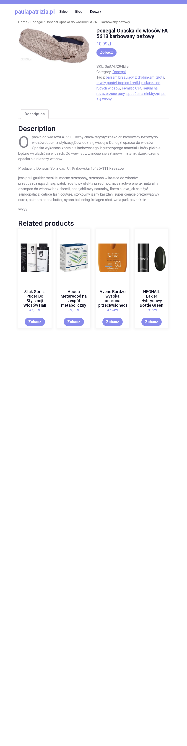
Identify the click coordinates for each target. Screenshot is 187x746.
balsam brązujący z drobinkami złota (135, 77)
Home (22, 22)
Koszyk (95, 11)
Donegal (37, 22)
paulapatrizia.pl (35, 11)
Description (35, 114)
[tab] (35, 114)
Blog (78, 11)
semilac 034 (131, 88)
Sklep (63, 11)
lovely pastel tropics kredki (118, 83)
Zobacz (106, 52)
